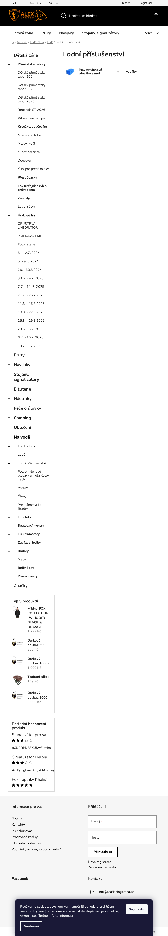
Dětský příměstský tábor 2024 (31, 74)
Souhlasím (137, 909)
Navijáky (22, 365)
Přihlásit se (103, 852)
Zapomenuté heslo (102, 867)
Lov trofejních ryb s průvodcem (32, 188)
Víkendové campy (31, 118)
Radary (23, 551)
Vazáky (23, 488)
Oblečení (22, 427)
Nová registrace (99, 862)
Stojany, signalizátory (26, 376)
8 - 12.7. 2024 (29, 253)
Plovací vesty (27, 576)
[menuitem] (22, 33)
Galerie (16, 3)
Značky (21, 585)
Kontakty (35, 3)
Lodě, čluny (26, 446)
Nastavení (31, 926)
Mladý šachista (29, 152)
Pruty (19, 355)
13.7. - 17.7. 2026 (31, 346)
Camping (22, 418)
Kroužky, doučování (32, 126)
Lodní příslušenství (32, 463)
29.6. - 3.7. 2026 (30, 329)
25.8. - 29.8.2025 (31, 320)
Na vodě (22, 437)
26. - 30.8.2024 (30, 270)
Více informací (62, 915)
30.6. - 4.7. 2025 (30, 278)
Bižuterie (22, 389)
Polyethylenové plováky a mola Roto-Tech (33, 475)
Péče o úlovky (27, 408)
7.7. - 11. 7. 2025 (31, 286)
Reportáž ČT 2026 (31, 110)
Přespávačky (27, 177)
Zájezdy (24, 198)
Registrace (145, 3)
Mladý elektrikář (30, 135)
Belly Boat (26, 568)
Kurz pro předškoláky (33, 169)
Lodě (21, 454)
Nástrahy (23, 398)
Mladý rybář (26, 143)
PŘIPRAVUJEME (30, 236)
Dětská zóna (26, 55)
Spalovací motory (31, 525)
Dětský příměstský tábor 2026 (31, 99)
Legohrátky (26, 206)
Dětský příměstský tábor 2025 (31, 87)
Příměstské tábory (31, 64)
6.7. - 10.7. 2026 (30, 337)
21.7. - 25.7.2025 (31, 295)
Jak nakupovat (22, 831)
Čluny (22, 496)
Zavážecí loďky (29, 542)
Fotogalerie (26, 244)
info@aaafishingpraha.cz (116, 892)
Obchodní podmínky (26, 843)
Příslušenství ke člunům (29, 507)
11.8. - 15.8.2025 (31, 303)
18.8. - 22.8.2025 (31, 312)
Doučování (25, 160)
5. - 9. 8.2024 (28, 261)
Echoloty (24, 517)
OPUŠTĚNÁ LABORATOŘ (28, 225)
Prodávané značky (25, 837)
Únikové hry (27, 215)
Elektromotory (29, 534)
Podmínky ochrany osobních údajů (36, 849)
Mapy (22, 559)
